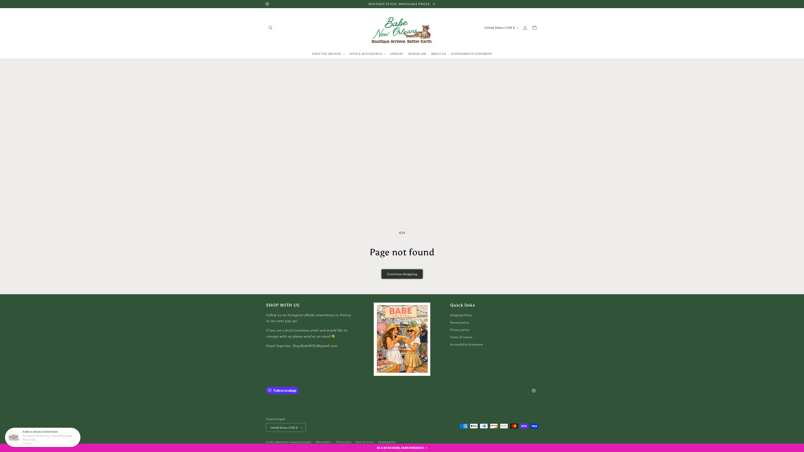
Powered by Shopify (300, 442)
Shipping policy (387, 442)
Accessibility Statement (466, 344)
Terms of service (461, 337)
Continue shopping (402, 274)
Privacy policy (459, 330)
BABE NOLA (282, 442)
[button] (402, 448)
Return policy (459, 322)
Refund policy (323, 442)
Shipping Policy (461, 315)
